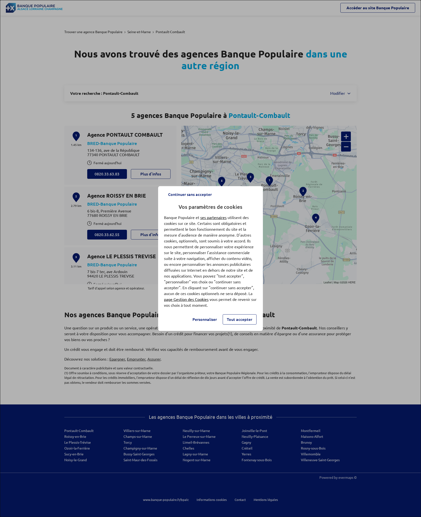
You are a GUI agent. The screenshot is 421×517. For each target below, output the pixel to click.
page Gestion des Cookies (186, 299)
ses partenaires (213, 217)
